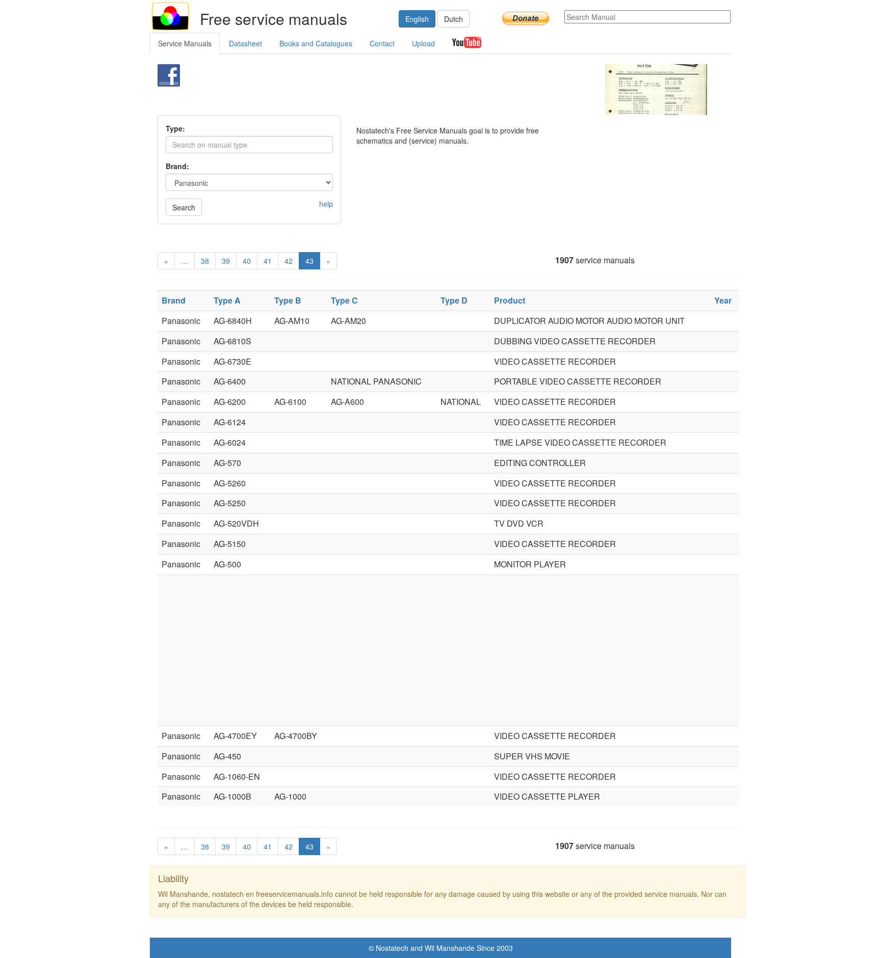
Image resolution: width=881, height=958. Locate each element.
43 (309, 261)
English (417, 19)
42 (288, 261)
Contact (382, 43)
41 (268, 261)
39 (226, 261)
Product (509, 300)
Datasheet (245, 43)
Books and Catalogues (315, 43)
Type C (344, 300)
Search (183, 207)
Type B (287, 300)
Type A (227, 300)
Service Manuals (185, 43)
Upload (423, 43)
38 (205, 261)
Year (723, 300)
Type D (454, 300)
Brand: (177, 166)
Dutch (453, 19)
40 (247, 261)
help (326, 204)
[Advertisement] (423, 89)
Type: (175, 128)
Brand (174, 300)
